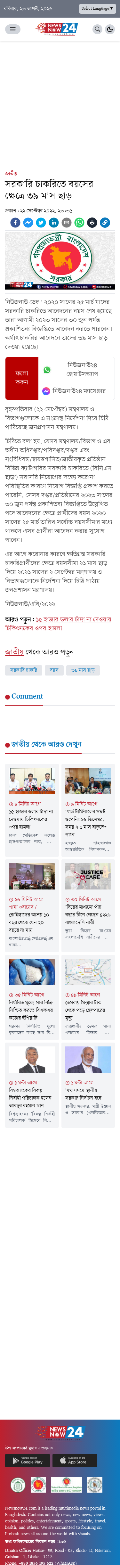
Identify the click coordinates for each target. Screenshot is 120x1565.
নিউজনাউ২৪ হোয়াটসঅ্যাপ (82, 370)
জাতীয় (11, 173)
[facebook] (15, 222)
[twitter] (41, 222)
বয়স (54, 670)
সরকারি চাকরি (23, 670)
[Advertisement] (60, 104)
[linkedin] (54, 222)
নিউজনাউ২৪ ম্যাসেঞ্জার (79, 391)
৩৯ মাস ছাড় (83, 670)
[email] (66, 222)
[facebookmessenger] (28, 222)
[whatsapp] (79, 222)
